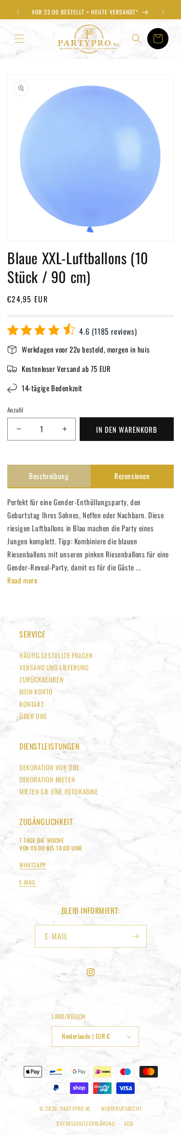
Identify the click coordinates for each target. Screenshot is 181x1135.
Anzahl (15, 409)
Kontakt (31, 704)
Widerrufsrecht (121, 1108)
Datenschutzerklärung (85, 1123)
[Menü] (19, 38)
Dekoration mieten (47, 779)
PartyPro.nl (75, 1108)
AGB (128, 1123)
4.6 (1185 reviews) (107, 331)
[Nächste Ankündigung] (163, 12)
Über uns (33, 716)
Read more (22, 580)
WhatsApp (32, 865)
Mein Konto (36, 691)
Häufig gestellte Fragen (56, 655)
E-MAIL (27, 882)
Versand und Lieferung (54, 667)
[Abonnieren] (135, 936)
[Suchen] (136, 38)
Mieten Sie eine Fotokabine (58, 791)
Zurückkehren (41, 679)
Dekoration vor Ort (49, 767)
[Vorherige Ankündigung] (17, 12)
